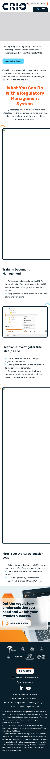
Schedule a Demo (38, 4)
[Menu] (43, 9)
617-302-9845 (26, 682)
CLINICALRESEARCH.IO (15, 725)
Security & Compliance (14, 702)
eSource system (37, 110)
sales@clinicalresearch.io (27, 677)
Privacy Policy (35, 702)
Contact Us (25, 671)
